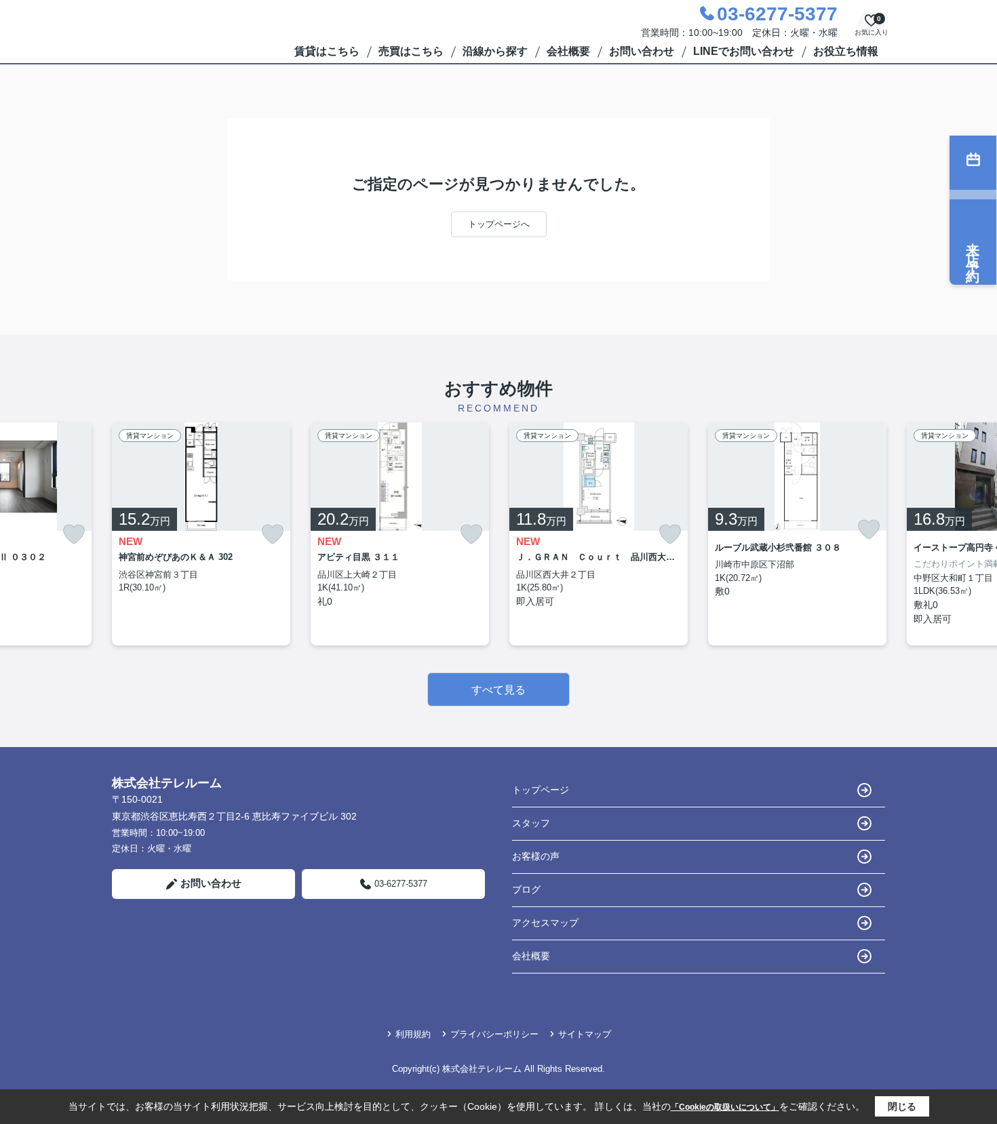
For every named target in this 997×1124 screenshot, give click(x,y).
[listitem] (201, 533)
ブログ (526, 889)
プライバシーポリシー (494, 1034)
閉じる (902, 1106)
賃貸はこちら (326, 51)
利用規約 (413, 1034)
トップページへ (499, 224)
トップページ (540, 789)
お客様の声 (536, 856)
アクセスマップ (545, 922)
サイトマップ (584, 1034)
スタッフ (531, 823)
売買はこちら (411, 51)
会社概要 (568, 51)
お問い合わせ (641, 51)
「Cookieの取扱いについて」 (725, 1107)
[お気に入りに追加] (74, 534)
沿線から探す (495, 51)
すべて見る (498, 690)
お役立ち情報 (845, 51)
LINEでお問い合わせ (743, 51)
